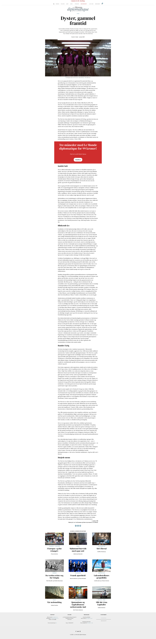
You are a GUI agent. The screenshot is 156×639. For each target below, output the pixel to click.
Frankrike (78, 573)
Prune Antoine (54, 554)
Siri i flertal (102, 548)
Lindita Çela (97, 580)
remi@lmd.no (89, 618)
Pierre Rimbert (82, 578)
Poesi (78, 546)
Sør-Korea (78, 599)
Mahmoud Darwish (77, 554)
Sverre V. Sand (74, 37)
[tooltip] (76, 526)
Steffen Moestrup (101, 551)
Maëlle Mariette (101, 607)
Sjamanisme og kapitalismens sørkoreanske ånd (78, 604)
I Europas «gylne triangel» (54, 549)
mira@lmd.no (90, 622)
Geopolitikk (101, 573)
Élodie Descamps (58, 580)
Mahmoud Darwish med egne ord (78, 549)
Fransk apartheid (78, 575)
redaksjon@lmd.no (54, 618)
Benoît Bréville (73, 578)
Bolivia (100, 599)
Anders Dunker (54, 605)
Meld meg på (103, 620)
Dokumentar (101, 546)
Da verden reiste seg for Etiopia (54, 576)
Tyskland (57, 546)
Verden (54, 573)
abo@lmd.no (55, 617)
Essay (54, 599)
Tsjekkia (51, 546)
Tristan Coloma (105, 580)
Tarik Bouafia (49, 580)
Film (78, 13)
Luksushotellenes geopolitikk (101, 576)
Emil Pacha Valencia (78, 610)
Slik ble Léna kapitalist (101, 603)
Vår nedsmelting (54, 602)
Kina (104, 599)
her (84, 1)
